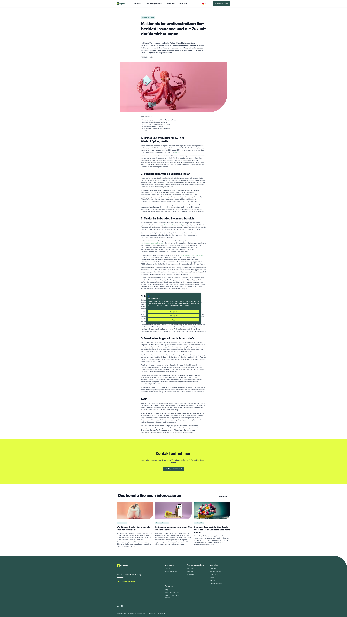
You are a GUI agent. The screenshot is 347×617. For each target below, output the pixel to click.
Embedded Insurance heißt (173, 225)
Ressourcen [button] (183, 4)
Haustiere (190, 574)
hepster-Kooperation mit (193, 255)
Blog (166, 590)
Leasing (167, 569)
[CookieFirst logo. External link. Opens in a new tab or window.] (149, 296)
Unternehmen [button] (170, 4)
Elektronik (190, 571)
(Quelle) (176, 152)
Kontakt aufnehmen (216, 583)
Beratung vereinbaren (221, 3)
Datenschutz (152, 613)
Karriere (212, 580)
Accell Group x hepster (172, 592)
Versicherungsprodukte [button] (154, 4)
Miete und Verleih (171, 571)
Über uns (213, 569)
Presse (212, 577)
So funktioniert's (215, 571)
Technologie (214, 574)
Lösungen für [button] (138, 4)
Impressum (161, 613)
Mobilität (190, 569)
